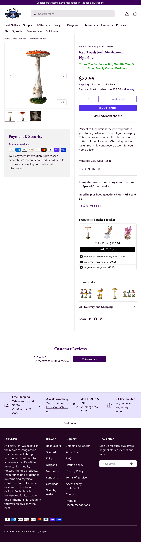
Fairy (49, 458)
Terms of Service (76, 477)
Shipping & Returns (78, 445)
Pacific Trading (87, 46)
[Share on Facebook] (95, 319)
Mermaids (91, 25)
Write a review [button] (89, 359)
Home (7, 39)
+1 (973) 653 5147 (90, 205)
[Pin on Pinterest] (101, 319)
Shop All (51, 452)
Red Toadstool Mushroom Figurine (29, 39)
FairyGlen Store (19, 531)
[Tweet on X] (90, 319)
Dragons (51, 464)
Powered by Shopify (37, 531)
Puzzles (121, 25)
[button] (135, 14)
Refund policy (74, 464)
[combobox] (73, 13)
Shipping (84, 84)
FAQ (68, 458)
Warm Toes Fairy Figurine (96, 262)
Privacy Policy (75, 471)
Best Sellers (12, 25)
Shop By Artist (14, 31)
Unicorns (107, 25)
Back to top (70, 423)
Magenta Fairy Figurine (95, 267)
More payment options (107, 115)
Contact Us (73, 494)
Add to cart (118, 98)
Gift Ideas (52, 31)
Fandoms (52, 477)
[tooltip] (86, 293)
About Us (72, 452)
